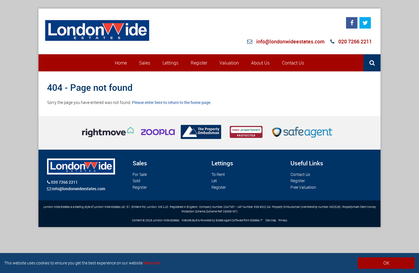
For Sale (140, 174)
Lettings (170, 63)
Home (121, 63)
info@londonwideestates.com (290, 41)
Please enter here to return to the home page (171, 102)
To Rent (218, 174)
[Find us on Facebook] (351, 23)
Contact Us (293, 63)
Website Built (190, 220)
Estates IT (256, 220)
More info (151, 263)
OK (386, 263)
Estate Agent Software (229, 220)
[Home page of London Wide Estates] (97, 30)
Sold (136, 180)
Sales (144, 63)
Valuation (229, 63)
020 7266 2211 (354, 41)
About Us (260, 63)
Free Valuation (303, 187)
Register (199, 63)
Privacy (282, 220)
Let (214, 180)
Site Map (270, 220)
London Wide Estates (166, 220)
